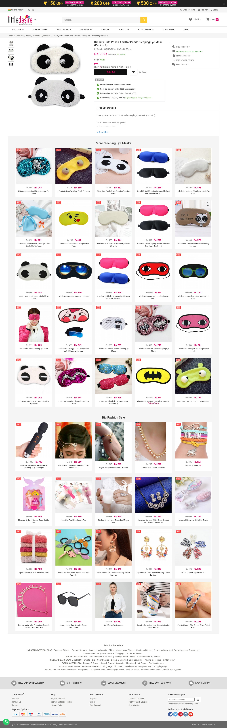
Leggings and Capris (98, 650)
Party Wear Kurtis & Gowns (101, 656)
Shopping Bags (160, 666)
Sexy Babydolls (135, 659)
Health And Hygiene (172, 669)
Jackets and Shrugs (125, 650)
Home (10, 35)
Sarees (157, 656)
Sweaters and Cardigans (94, 653)
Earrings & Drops (90, 663)
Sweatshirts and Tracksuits (186, 650)
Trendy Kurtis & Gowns (125, 656)
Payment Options (58, 698)
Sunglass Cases (98, 669)
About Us (15, 698)
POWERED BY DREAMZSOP (203, 724)
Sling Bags (107, 666)
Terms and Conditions (67, 724)
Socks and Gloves (135, 653)
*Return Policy (57, 705)
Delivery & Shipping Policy (61, 702)
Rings (103, 663)
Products (19, 35)
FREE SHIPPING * (183, 47)
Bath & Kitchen (132, 669)
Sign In (92, 702)
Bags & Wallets (145, 30)
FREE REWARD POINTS (185, 60)
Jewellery (124, 30)
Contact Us (16, 702)
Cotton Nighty (169, 659)
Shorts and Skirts (143, 650)
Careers (15, 705)
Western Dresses (79, 650)
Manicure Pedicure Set (151, 669)
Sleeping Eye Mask (115, 669)
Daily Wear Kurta (144, 656)
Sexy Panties (103, 659)
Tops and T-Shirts (61, 650)
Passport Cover (144, 666)
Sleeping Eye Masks (41, 35)
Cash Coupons (138, 702)
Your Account (95, 705)
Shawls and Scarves (163, 650)
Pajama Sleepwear (153, 659)
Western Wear (64, 30)
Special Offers (40, 30)
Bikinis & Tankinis (119, 659)
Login (215, 9)
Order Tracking (188, 9)
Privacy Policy (51, 724)
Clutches (118, 666)
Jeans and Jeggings (115, 653)
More (186, 30)
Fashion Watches (156, 663)
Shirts (111, 650)
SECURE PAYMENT (183, 56)
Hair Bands (141, 663)
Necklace (130, 663)
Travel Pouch (130, 666)
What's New (18, 30)
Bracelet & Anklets (116, 663)
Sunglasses (168, 30)
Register (204, 9)
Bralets (87, 659)
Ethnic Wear (86, 30)
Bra (93, 659)
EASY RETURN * (182, 64)
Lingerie (105, 30)
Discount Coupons (136, 698)
